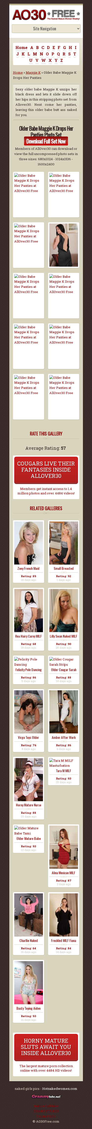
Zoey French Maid (28, 568)
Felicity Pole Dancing (28, 669)
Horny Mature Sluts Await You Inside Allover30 (46, 1047)
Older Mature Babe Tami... (28, 838)
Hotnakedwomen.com (59, 1088)
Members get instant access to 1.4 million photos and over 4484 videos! (46, 490)
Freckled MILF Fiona (63, 940)
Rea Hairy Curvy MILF (28, 636)
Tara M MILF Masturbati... (63, 770)
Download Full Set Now (46, 141)
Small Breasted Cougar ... (64, 568)
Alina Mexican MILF (63, 872)
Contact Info (46, 1116)
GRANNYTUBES (46, 1111)
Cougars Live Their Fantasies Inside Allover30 (46, 469)
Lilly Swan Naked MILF (63, 636)
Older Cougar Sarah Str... (63, 669)
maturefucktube (46, 1106)
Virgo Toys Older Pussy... (28, 737)
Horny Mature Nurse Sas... (28, 804)
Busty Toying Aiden (28, 1008)
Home (21, 47)
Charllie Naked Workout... (28, 940)
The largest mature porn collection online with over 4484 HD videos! (46, 1068)
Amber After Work (64, 737)
